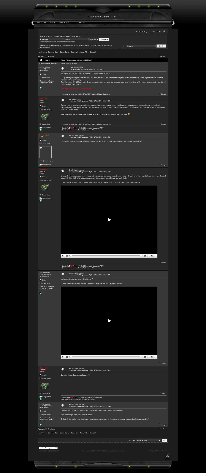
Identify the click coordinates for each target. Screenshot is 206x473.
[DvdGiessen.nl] (41, 131)
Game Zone (64, 52)
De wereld (75, 52)
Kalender (63, 22)
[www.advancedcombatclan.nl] (41, 88)
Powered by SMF (89, 451)
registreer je (75, 36)
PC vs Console (91, 52)
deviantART (98, 128)
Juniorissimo (45, 67)
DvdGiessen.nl (86, 128)
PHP (156, 451)
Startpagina (37, 22)
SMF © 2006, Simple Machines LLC (110, 451)
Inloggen (72, 22)
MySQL (151, 451)
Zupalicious (44, 135)
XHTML (161, 451)
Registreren (81, 22)
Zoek (53, 22)
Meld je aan (64, 36)
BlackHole (44, 99)
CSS (166, 451)
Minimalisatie (51, 45)
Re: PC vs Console (76, 135)
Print (162, 56)
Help (45, 22)
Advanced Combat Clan (48, 52)
